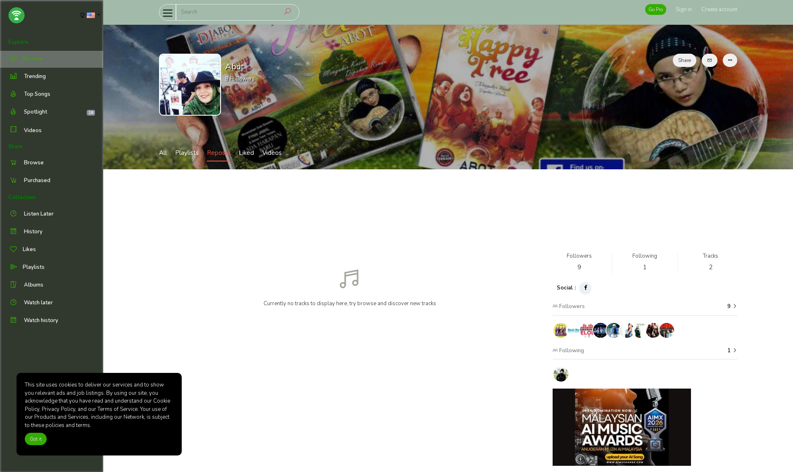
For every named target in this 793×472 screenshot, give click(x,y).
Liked (246, 153)
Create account (719, 9)
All (163, 153)
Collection (22, 197)
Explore (18, 42)
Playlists (187, 153)
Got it (36, 439)
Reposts (218, 153)
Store (15, 146)
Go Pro (655, 9)
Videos (32, 130)
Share (684, 60)
